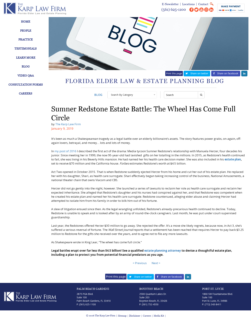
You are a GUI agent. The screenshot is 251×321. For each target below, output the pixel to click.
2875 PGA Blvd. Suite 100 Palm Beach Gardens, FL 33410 (94, 297)
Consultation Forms (26, 84)
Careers (25, 93)
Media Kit (159, 316)
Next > (156, 263)
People (25, 30)
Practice (25, 39)
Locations (188, 4)
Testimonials (26, 48)
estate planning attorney (162, 250)
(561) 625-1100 (173, 9)
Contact (203, 4)
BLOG (98, 95)
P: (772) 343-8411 (211, 304)
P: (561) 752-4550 (148, 304)
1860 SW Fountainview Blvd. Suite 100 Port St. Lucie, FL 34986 (217, 297)
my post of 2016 (65, 151)
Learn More (25, 57)
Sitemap (122, 316)
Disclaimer (134, 316)
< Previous (140, 263)
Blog (26, 66)
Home (25, 21)
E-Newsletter (170, 4)
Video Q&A (26, 75)
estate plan (233, 159)
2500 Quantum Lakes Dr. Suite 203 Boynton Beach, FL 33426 (153, 297)
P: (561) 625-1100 (86, 304)
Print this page (174, 73)
